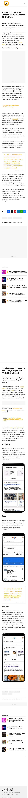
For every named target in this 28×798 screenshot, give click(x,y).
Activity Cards (4, 691)
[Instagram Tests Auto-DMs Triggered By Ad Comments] (4, 279)
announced (19, 33)
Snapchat (15, 119)
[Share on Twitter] (12, 211)
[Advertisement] (14, 66)
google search (17, 691)
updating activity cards (16, 427)
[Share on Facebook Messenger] (24, 211)
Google (12, 390)
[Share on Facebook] (8, 211)
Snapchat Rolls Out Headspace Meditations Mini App (10, 106)
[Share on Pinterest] (15, 211)
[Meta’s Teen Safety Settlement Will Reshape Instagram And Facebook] (4, 272)
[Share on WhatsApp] (21, 211)
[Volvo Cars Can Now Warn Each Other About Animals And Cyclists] (4, 286)
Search (10, 694)
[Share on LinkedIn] (18, 211)
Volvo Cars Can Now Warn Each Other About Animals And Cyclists (18, 286)
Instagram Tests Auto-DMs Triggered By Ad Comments (16, 279)
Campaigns (4, 794)
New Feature (4, 217)
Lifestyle (8, 794)
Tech (17, 794)
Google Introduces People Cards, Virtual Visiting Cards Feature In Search (13, 419)
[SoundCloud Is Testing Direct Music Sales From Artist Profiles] (4, 301)
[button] (2, 3)
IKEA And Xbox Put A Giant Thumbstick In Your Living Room (17, 293)
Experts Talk (13, 794)
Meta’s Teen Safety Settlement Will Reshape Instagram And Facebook (18, 271)
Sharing (10, 217)
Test (20, 217)
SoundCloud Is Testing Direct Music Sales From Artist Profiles (18, 301)
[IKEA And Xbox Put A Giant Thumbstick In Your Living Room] (4, 293)
